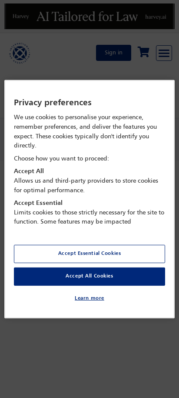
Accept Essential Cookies (89, 253)
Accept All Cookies (89, 276)
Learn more (89, 298)
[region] (89, 199)
